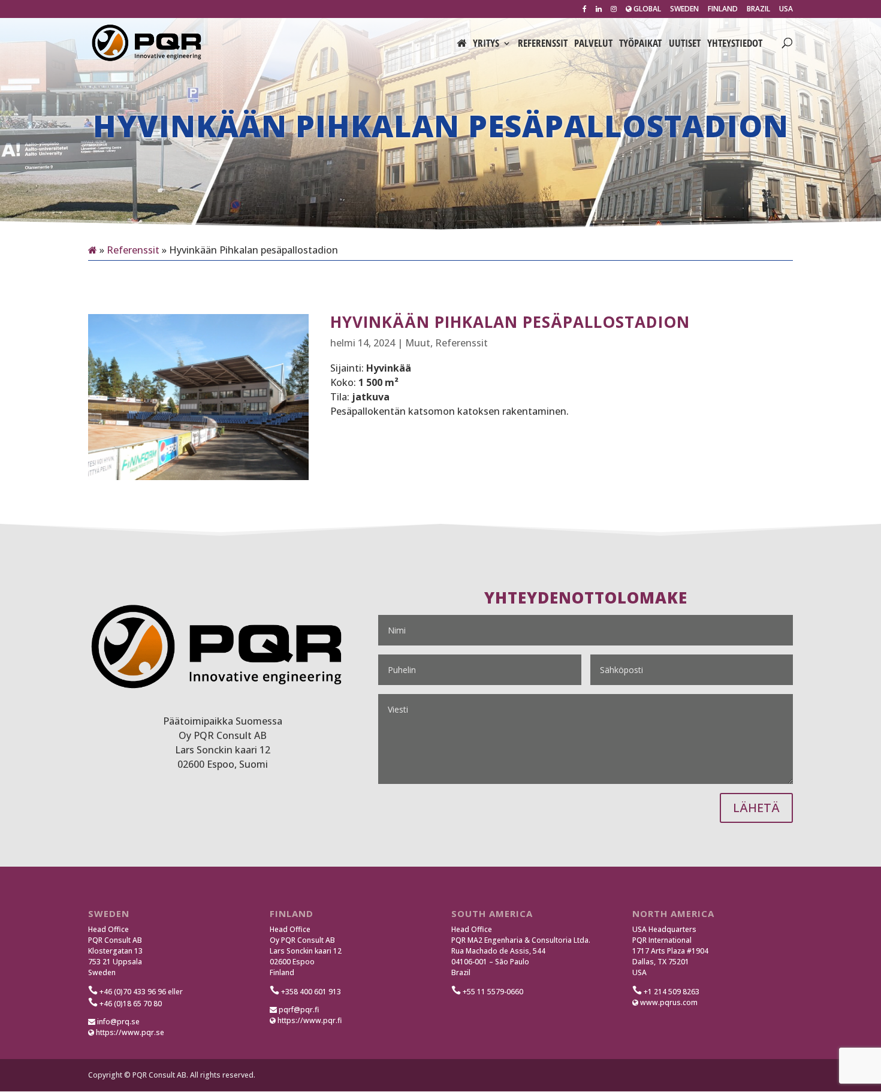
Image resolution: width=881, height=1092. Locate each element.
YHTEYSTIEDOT (734, 44)
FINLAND (723, 9)
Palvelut (593, 44)
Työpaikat (640, 44)
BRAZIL (758, 9)
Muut (417, 342)
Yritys (486, 44)
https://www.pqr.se (129, 1032)
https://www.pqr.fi (309, 1020)
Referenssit (543, 44)
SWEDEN (684, 9)
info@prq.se (117, 1021)
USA (786, 9)
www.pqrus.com (668, 1002)
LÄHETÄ (756, 808)
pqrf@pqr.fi (298, 1009)
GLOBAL (646, 9)
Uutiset (685, 44)
